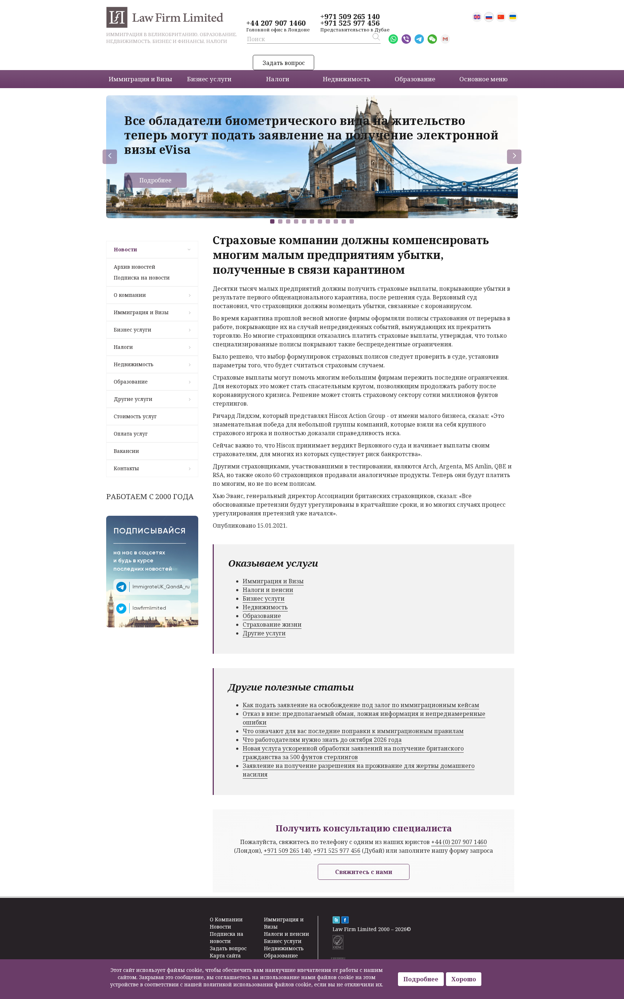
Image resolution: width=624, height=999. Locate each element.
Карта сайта (225, 955)
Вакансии (126, 450)
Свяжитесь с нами (363, 872)
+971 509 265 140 (350, 17)
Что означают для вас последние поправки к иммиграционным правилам (353, 731)
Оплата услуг (131, 433)
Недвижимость (133, 364)
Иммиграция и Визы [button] (140, 79)
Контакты (126, 468)
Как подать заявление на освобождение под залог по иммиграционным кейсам (361, 705)
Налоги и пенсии (268, 590)
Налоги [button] (277, 79)
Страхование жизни (272, 624)
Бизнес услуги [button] (209, 79)
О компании (130, 294)
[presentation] (110, 157)
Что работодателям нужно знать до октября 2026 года (322, 740)
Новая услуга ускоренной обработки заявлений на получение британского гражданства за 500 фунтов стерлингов (353, 752)
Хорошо (463, 979)
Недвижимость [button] (346, 79)
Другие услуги (133, 398)
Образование (131, 381)
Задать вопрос (284, 63)
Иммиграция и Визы (141, 312)
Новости (125, 249)
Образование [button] (415, 79)
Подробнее (155, 180)
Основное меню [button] (483, 79)
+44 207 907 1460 (276, 23)
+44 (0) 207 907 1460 (459, 842)
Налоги (123, 346)
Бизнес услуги (132, 329)
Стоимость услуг (135, 416)
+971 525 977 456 (350, 23)
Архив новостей (134, 266)
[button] (272, 221)
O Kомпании (226, 919)
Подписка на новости (142, 277)
